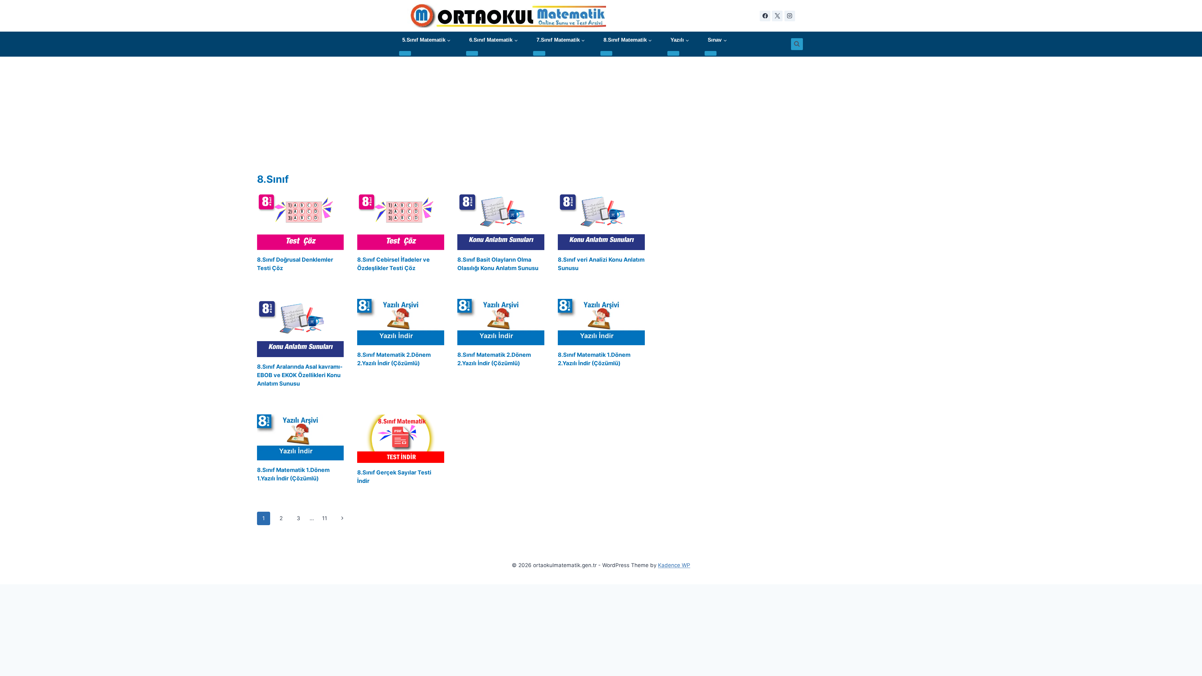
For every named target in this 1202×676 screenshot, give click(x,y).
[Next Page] (342, 518)
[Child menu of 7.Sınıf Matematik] (539, 53)
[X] (777, 16)
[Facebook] (765, 16)
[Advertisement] (601, 103)
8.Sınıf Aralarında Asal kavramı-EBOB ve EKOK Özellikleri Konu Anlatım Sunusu (299, 375)
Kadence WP (674, 565)
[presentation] (300, 221)
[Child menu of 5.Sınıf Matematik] (405, 53)
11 (324, 518)
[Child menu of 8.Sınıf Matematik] (606, 53)
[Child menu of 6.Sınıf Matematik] (472, 53)
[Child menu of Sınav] (711, 53)
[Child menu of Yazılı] (673, 53)
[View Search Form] (797, 44)
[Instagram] (789, 16)
